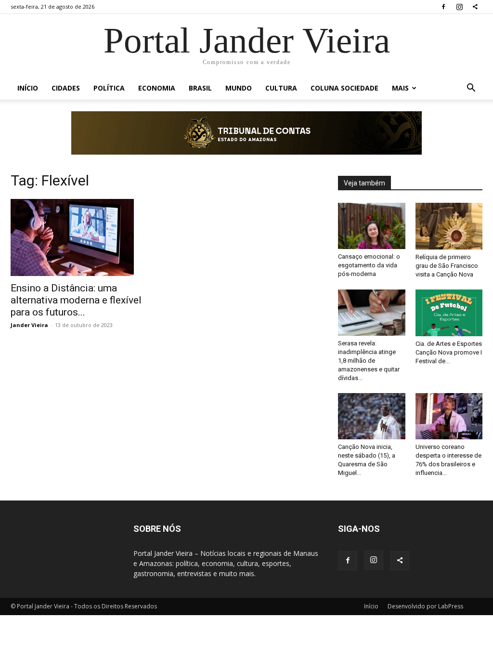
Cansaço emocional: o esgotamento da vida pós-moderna (369, 265)
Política (109, 87)
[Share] (475, 6)
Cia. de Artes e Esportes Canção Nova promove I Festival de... (448, 352)
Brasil (200, 87)
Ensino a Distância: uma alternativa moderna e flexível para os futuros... (76, 300)
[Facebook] (443, 6)
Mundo (238, 87)
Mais (400, 87)
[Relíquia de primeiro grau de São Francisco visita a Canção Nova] (449, 226)
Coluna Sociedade (344, 87)
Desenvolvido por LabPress (425, 606)
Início (27, 87)
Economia (156, 87)
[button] (470, 88)
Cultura (281, 87)
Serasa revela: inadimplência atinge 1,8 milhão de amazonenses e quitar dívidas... (369, 361)
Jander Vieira (29, 325)
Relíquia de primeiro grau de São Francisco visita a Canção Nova (446, 265)
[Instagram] (459, 6)
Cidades (66, 87)
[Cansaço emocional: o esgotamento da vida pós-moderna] (371, 226)
